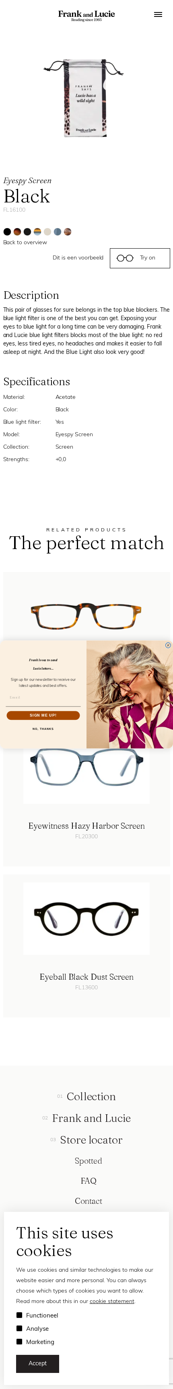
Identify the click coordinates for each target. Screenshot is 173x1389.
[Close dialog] (168, 645)
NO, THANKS (43, 728)
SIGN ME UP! (43, 715)
